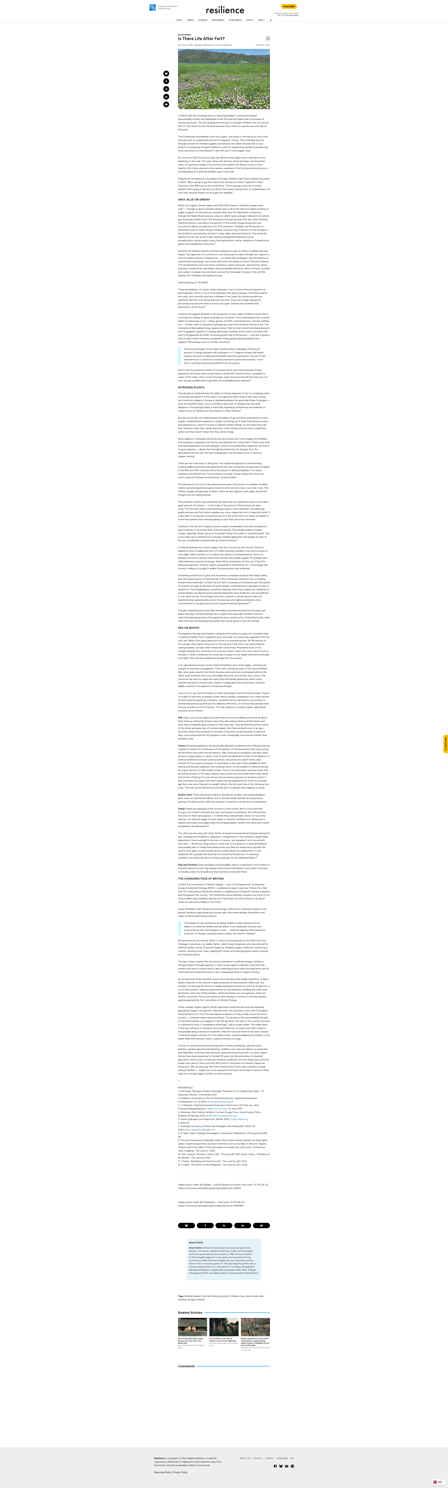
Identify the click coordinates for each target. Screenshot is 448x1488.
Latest (179, 20)
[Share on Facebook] (205, 1225)
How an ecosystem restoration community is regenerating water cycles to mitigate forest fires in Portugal (255, 1341)
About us (245, 1458)
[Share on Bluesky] (186, 1225)
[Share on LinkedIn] (242, 1225)
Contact (258, 1458)
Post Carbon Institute (291, 15)
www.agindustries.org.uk (220, 1101)
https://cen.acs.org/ (217, 1108)
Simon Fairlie (187, 45)
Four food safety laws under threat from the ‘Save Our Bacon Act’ (190, 1340)
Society (249, 20)
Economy (202, 20)
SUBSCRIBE (289, 6)
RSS (292, 1458)
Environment (218, 20)
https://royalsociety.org (223, 1115)
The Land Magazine (223, 45)
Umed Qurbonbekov (220, 1343)
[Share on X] (223, 1225)
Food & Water (235, 20)
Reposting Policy (162, 1472)
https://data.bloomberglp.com (199, 1129)
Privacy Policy (180, 1472)
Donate (269, 1458)
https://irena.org (239, 1119)
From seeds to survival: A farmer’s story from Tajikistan (222, 1339)
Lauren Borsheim (186, 1345)
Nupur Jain (247, 1348)
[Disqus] (224, 1400)
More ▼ (261, 20)
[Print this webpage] (261, 1225)
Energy (190, 20)
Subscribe (282, 1458)
